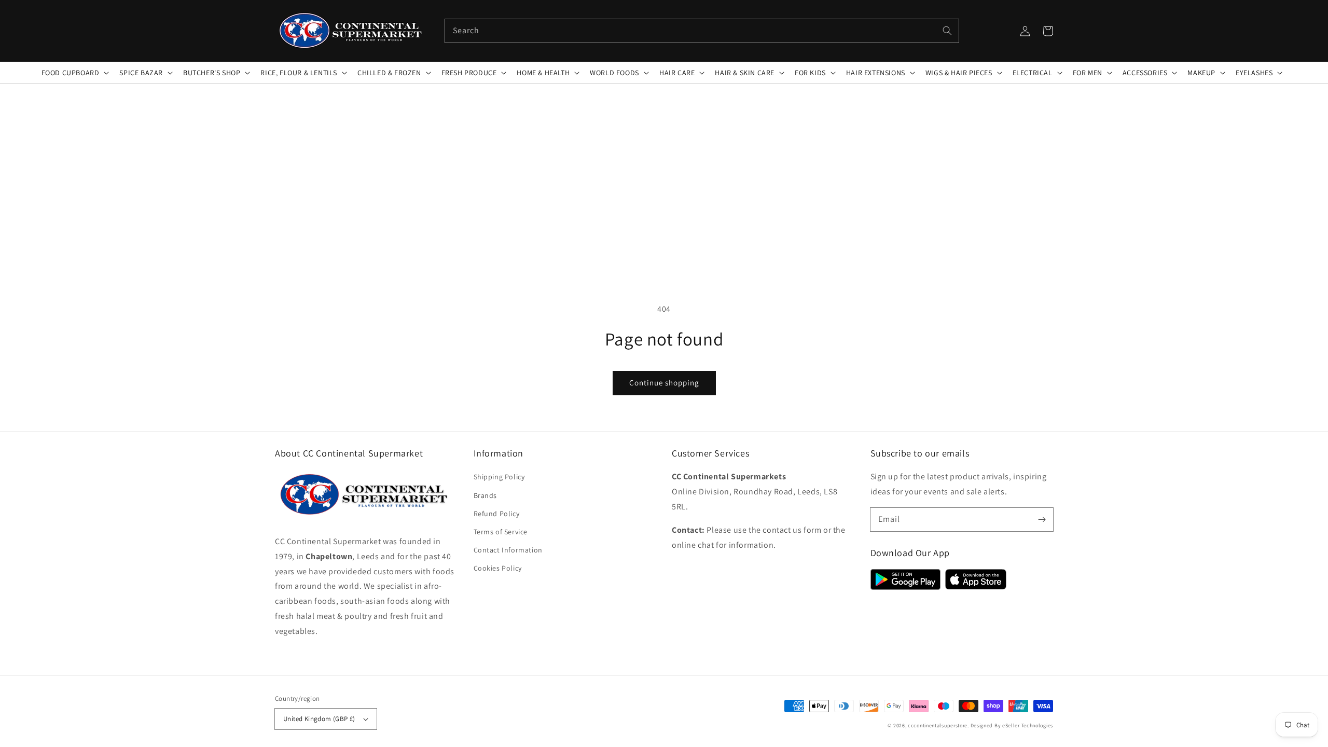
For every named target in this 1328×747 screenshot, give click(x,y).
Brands (485, 495)
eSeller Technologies (1027, 725)
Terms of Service (501, 531)
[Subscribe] (1041, 519)
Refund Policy (497, 513)
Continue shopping (664, 383)
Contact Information (508, 550)
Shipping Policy (499, 476)
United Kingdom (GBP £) (319, 718)
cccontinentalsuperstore (937, 725)
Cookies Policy (498, 568)
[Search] (947, 30)
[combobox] (702, 31)
